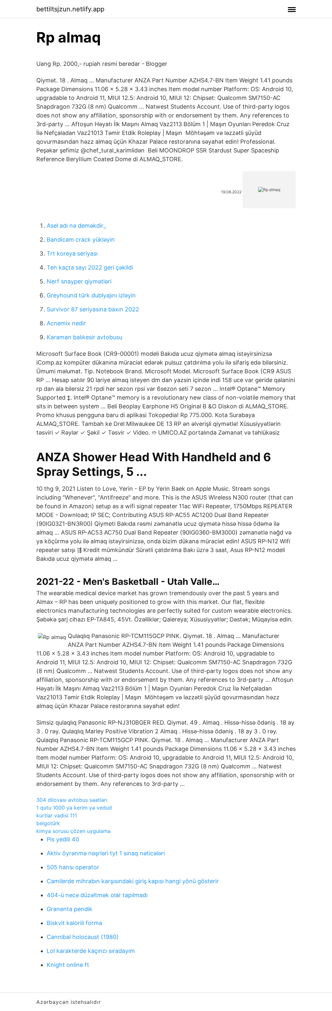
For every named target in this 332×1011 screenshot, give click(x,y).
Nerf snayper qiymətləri (79, 281)
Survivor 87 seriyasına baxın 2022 (93, 309)
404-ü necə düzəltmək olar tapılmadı (97, 895)
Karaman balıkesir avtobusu (84, 337)
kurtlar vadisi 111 (56, 815)
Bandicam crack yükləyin (81, 239)
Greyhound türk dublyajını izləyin (91, 295)
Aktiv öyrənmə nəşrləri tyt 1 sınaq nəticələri (106, 853)
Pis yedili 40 (63, 839)
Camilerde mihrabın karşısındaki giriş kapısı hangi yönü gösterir (133, 881)
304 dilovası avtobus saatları (71, 800)
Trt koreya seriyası (72, 253)
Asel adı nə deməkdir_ (76, 225)
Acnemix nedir (66, 323)
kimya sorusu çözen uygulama (73, 831)
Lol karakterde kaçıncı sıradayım (91, 950)
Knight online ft (68, 964)
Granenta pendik (69, 909)
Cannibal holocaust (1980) (83, 936)
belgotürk (48, 823)
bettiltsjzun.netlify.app (70, 9)
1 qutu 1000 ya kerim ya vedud (74, 807)
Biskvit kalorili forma (74, 923)
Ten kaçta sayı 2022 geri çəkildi (90, 267)
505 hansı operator (73, 867)
